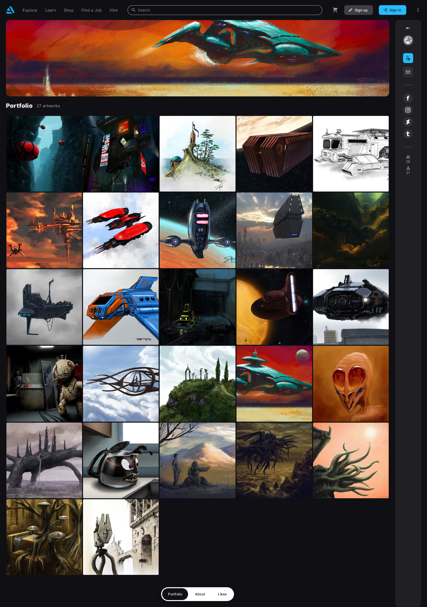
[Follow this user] (408, 58)
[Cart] (335, 10)
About (200, 594)
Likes (222, 594)
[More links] (418, 10)
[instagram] (408, 110)
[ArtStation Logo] (10, 10)
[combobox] (225, 10)
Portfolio (175, 594)
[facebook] (408, 98)
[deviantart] (408, 122)
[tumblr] (408, 134)
